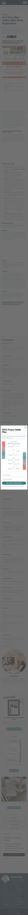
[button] (14, 455)
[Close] (25, 427)
